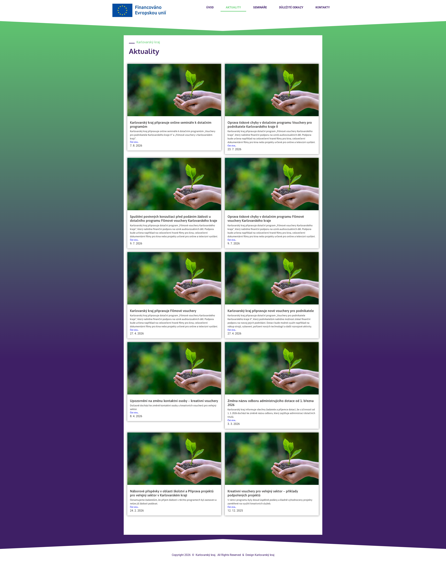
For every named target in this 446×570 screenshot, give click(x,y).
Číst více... (134, 142)
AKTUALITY (233, 7)
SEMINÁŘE (260, 7)
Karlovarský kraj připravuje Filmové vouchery (163, 311)
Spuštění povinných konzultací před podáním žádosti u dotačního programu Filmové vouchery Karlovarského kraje (173, 218)
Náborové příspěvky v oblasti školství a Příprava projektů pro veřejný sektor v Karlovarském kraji (172, 493)
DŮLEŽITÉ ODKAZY (291, 7)
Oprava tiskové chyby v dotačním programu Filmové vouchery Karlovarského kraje (266, 218)
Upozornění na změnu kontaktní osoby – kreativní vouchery (174, 401)
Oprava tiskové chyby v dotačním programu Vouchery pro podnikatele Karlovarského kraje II (270, 124)
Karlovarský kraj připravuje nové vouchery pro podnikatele (271, 311)
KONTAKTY (323, 7)
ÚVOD (210, 7)
